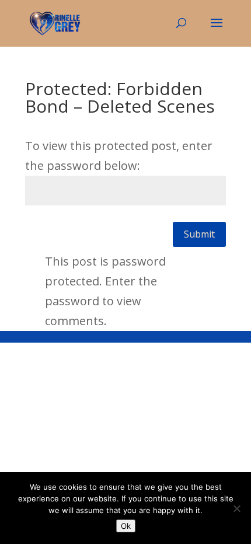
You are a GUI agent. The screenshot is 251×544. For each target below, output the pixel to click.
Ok (126, 526)
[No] (236, 508)
